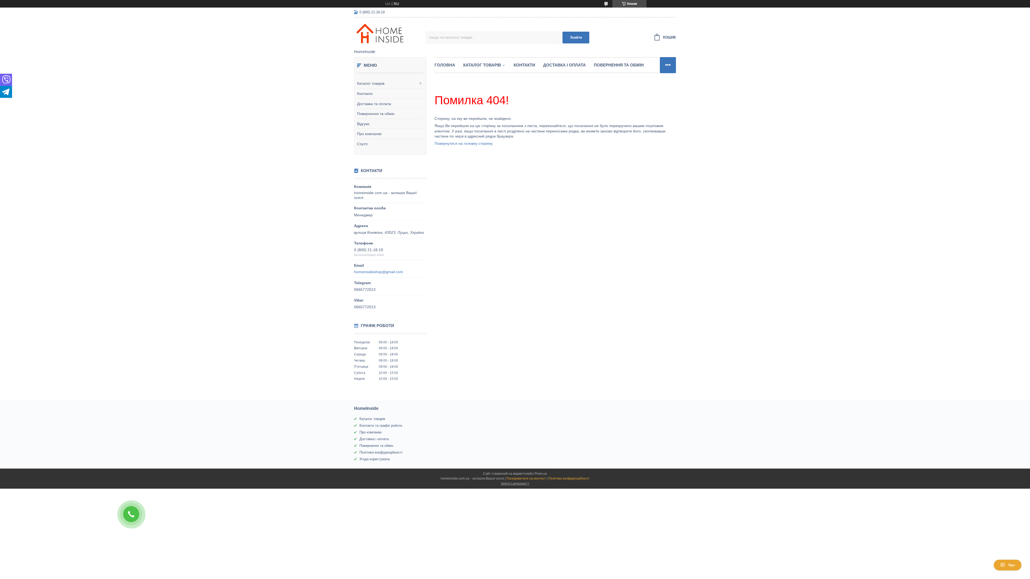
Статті (362, 144)
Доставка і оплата (564, 65)
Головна (445, 65)
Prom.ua (541, 474)
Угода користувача (374, 459)
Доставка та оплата (374, 104)
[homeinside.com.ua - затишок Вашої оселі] (390, 33)
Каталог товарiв (482, 65)
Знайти (576, 37)
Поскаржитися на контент (526, 478)
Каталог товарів (370, 83)
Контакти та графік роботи (380, 426)
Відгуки (363, 124)
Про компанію (369, 134)
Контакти (365, 93)
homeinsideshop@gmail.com (378, 272)
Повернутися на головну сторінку (464, 143)
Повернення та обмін (376, 114)
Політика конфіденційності (380, 452)
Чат (1011, 565)
